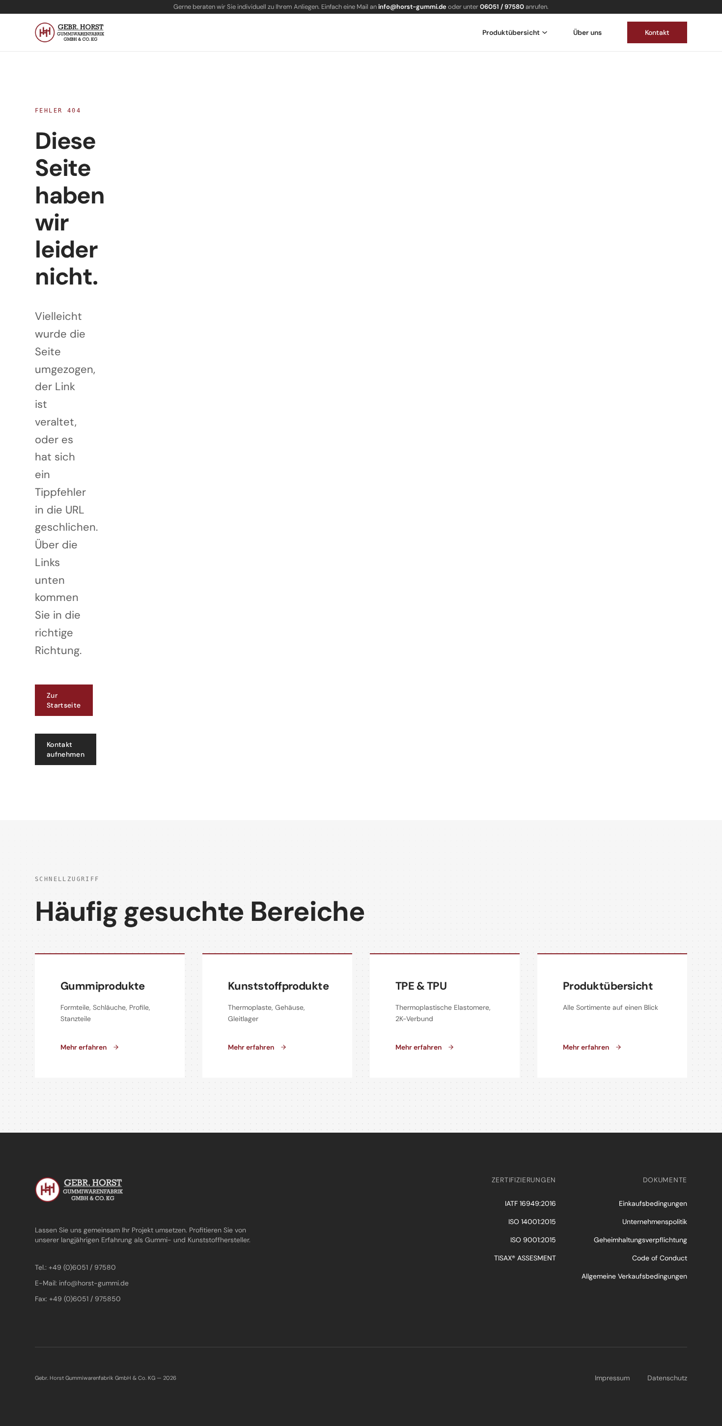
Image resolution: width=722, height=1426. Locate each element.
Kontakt (657, 32)
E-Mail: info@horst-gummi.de (82, 1283)
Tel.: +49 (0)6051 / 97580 (75, 1267)
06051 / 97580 (502, 6)
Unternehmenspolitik (654, 1221)
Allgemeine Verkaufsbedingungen (634, 1276)
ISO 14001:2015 (532, 1221)
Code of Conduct (659, 1258)
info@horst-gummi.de (412, 6)
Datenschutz (667, 1377)
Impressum (612, 1377)
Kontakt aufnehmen (65, 749)
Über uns (587, 32)
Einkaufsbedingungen (653, 1203)
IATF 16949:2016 (530, 1203)
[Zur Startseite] (69, 32)
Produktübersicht (511, 32)
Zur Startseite (64, 700)
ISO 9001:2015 (533, 1239)
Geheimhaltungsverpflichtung (640, 1239)
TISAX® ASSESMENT (525, 1258)
